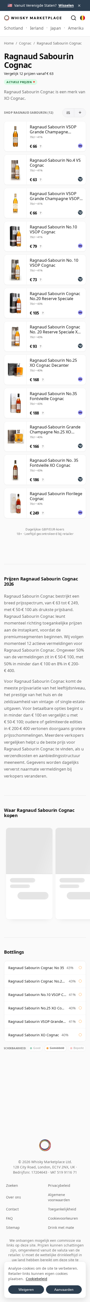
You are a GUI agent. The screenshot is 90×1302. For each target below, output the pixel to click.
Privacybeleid (59, 1185)
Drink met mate (61, 1227)
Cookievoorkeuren (63, 1218)
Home (9, 43)
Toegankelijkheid (62, 1209)
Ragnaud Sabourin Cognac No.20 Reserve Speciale (37, 981)
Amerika (76, 28)
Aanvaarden (64, 1290)
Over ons (13, 1197)
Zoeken (12, 1185)
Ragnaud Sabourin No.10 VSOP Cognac (37, 994)
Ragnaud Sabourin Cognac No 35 (36, 967)
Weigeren (26, 1290)
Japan (55, 28)
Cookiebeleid (36, 1278)
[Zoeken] (74, 18)
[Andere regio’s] (82, 17)
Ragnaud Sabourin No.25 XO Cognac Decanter (37, 1008)
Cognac (25, 43)
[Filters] (68, 112)
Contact (12, 1209)
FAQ (9, 1218)
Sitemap (13, 1227)
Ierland (37, 28)
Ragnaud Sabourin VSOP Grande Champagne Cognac (37, 1021)
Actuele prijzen (19, 82)
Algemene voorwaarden (59, 1197)
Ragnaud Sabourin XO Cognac (33, 1035)
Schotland (13, 28)
